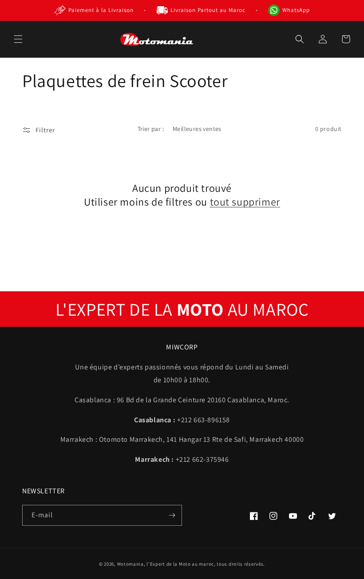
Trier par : (151, 129)
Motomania (130, 564)
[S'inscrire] (172, 515)
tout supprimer (245, 202)
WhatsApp (296, 10)
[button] (18, 39)
